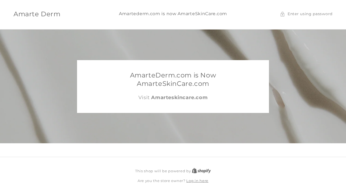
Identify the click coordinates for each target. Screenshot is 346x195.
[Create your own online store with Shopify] (201, 171)
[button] (306, 14)
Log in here (197, 180)
